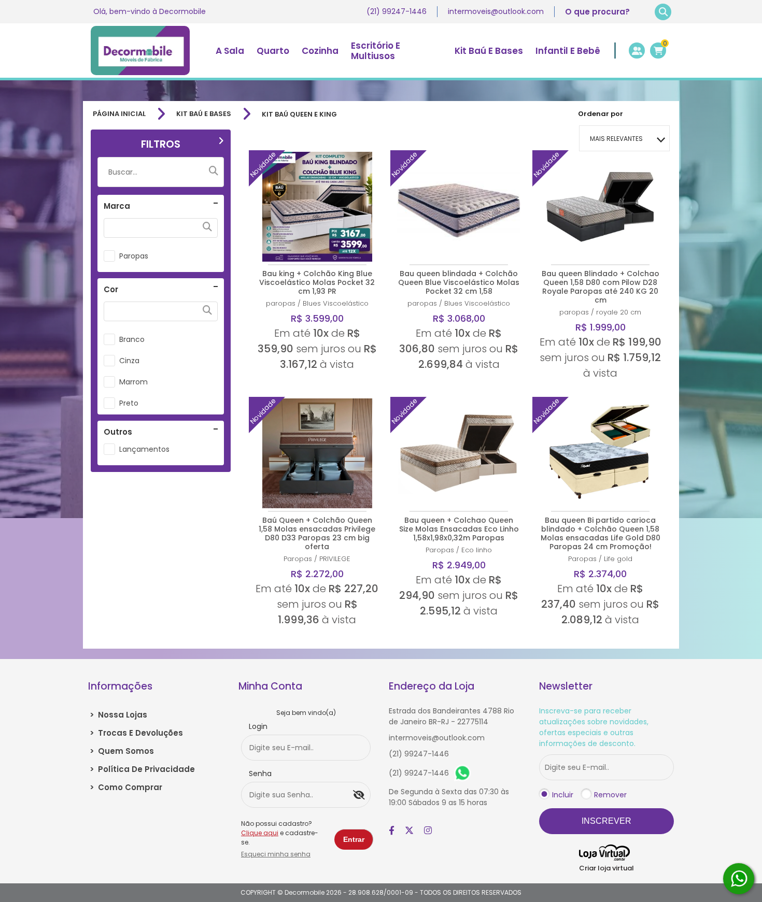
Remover (610, 795)
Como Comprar (126, 787)
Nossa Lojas (118, 714)
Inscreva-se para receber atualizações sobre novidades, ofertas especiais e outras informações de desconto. (593, 727)
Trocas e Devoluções (136, 732)
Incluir (562, 795)
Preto (128, 403)
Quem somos (122, 751)
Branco (132, 339)
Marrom (133, 382)
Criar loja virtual (606, 868)
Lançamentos (144, 449)
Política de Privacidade (142, 769)
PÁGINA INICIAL (119, 114)
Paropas (133, 256)
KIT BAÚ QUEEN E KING (299, 114)
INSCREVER (606, 821)
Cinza (129, 360)
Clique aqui (259, 832)
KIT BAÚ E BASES (203, 114)
